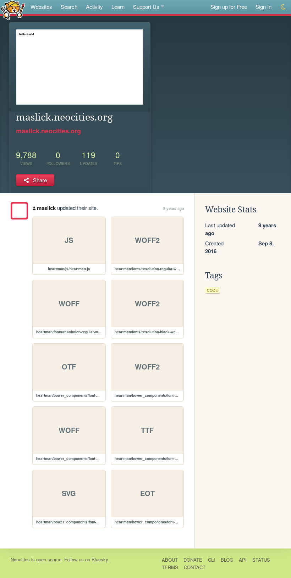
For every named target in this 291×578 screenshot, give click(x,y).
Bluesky (100, 559)
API (243, 559)
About (170, 559)
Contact (194, 567)
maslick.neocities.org (48, 130)
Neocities (20, 559)
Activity (94, 6)
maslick (46, 208)
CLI (211, 559)
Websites (41, 6)
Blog (227, 559)
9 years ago (173, 208)
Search (69, 6)
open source (48, 559)
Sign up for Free (228, 6)
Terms (170, 567)
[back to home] (13, 9)
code (212, 290)
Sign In (263, 6)
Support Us (146, 6)
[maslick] (19, 211)
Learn (118, 6)
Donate (192, 559)
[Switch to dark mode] (283, 7)
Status (261, 559)
